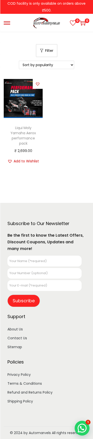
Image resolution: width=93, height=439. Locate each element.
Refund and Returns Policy (30, 392)
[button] (38, 84)
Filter (49, 50)
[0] (73, 23)
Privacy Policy (19, 374)
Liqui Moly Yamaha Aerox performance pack (23, 135)
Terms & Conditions (24, 383)
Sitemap (14, 346)
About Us (15, 329)
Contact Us (17, 338)
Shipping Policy (20, 401)
